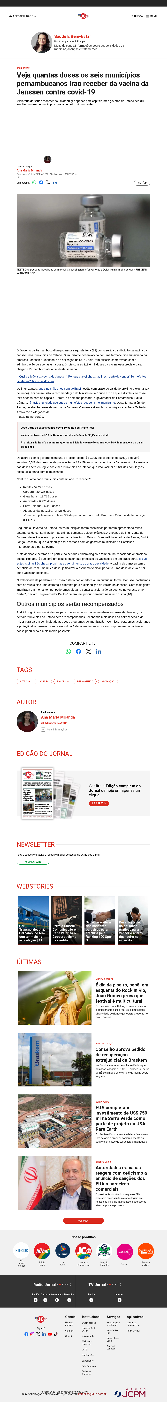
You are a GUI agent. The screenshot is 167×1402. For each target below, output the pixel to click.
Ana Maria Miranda (29, 170)
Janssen (43, 681)
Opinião (69, 1336)
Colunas (69, 1330)
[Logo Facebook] (41, 182)
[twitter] (38, 1334)
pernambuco (85, 681)
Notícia (142, 182)
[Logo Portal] (83, 16)
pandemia (63, 681)
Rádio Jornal (133, 1330)
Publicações (88, 1355)
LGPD (85, 1349)
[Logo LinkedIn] (55, 182)
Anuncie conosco (111, 1347)
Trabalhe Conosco (86, 1372)
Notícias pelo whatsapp (113, 1323)
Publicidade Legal (113, 1339)
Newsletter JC (112, 1331)
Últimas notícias (69, 1323)
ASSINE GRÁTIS (33, 861)
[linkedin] (44, 1334)
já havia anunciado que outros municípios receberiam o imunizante (72, 402)
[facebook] (26, 1334)
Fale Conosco (89, 1366)
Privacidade (88, 1336)
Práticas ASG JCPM (89, 1329)
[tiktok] (56, 1334)
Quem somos (89, 1323)
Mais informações (57, 729)
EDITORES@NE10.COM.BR (92, 1394)
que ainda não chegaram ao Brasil (60, 388)
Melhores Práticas (87, 1342)
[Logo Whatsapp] (34, 182)
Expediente (88, 1360)
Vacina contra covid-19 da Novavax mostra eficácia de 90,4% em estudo (65, 435)
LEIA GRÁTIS (99, 803)
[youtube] (50, 1334)
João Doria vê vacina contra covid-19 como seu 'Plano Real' (58, 427)
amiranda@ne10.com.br (54, 722)
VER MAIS (83, 1220)
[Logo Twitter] (48, 182)
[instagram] (32, 1334)
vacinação (108, 681)
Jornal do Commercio (133, 1323)
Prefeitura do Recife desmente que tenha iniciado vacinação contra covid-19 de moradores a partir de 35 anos (82, 444)
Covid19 (25, 681)
